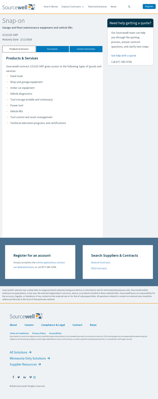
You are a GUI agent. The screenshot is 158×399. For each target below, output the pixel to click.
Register (149, 6)
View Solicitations (97, 6)
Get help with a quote (123, 55)
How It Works (51, 6)
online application (46, 262)
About (13, 325)
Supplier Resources (23, 364)
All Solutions (19, 352)
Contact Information (86, 49)
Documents (52, 49)
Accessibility (55, 333)
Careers (29, 325)
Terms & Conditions (19, 333)
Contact (77, 325)
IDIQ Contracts (99, 268)
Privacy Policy (39, 333)
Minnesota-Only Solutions (28, 358)
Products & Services (19, 49)
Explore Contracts (73, 6)
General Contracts (100, 262)
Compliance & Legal (53, 325)
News (113, 6)
